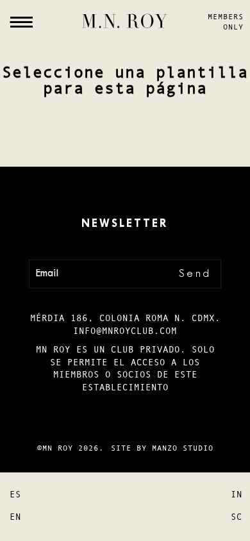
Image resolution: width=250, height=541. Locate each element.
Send (195, 274)
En (15, 517)
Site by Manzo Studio (162, 448)
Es (15, 494)
